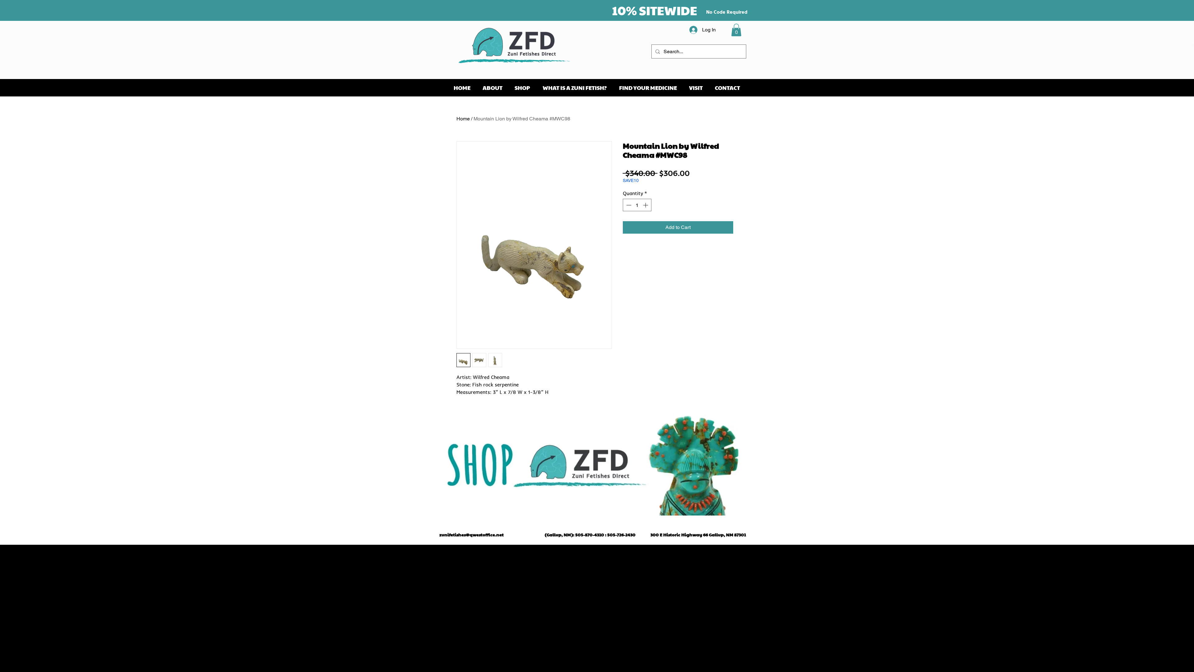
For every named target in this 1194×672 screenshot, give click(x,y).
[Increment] (646, 205)
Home (463, 119)
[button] (736, 30)
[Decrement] (628, 205)
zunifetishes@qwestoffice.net (471, 534)
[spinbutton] (637, 205)
